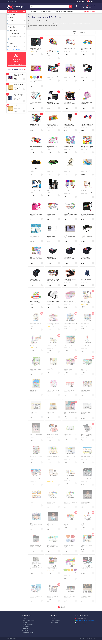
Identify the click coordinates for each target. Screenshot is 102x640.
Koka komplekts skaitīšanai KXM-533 (69, 523)
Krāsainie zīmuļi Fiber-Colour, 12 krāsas (87, 346)
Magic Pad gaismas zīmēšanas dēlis (70, 413)
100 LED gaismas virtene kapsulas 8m (13, 105)
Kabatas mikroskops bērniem (36, 191)
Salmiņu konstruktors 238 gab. (69, 49)
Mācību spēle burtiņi (85, 390)
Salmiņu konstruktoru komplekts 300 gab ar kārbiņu (70, 501)
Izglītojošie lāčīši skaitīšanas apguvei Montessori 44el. (87, 147)
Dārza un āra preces (14, 33)
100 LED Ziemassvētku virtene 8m (12, 75)
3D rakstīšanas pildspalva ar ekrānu (36, 103)
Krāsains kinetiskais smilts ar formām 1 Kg (36, 81)
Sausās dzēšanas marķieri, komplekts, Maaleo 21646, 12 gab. (70, 191)
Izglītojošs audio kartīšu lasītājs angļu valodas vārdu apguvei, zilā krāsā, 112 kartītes (70, 147)
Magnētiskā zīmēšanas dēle (35, 501)
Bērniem (12, 20)
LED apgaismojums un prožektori (15, 26)
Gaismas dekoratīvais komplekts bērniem (68, 368)
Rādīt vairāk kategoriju (13, 49)
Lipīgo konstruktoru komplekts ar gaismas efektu (36, 523)
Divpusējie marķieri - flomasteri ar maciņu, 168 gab (87, 213)
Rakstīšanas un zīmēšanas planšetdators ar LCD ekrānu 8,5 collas (36, 49)
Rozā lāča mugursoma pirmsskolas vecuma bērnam (36, 213)
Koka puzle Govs (33, 412)
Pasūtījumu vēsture (55, 620)
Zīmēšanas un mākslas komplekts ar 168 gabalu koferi (35, 125)
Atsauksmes (25, 628)
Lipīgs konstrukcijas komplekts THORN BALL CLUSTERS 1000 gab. (86, 324)
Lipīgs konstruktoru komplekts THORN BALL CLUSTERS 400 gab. (86, 302)
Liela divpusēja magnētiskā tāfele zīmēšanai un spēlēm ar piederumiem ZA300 (53, 479)
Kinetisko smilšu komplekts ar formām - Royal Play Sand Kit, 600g (87, 169)
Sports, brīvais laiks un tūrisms (15, 42)
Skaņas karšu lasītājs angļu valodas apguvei (86, 103)
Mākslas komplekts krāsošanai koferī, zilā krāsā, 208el (36, 236)
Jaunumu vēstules (55, 622)
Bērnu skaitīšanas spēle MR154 (86, 49)
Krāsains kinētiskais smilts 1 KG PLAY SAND (70, 573)
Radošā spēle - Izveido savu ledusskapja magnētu (70, 457)
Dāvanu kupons (25, 630)
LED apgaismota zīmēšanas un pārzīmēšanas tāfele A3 (70, 236)
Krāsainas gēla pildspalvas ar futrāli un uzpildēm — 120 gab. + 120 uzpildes (53, 280)
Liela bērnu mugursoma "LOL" (53, 390)
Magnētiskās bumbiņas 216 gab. (35, 568)
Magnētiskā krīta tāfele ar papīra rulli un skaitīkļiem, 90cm (86, 191)
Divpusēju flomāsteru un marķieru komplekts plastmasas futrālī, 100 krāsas (53, 147)
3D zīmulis (32, 346)
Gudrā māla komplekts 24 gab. (70, 346)
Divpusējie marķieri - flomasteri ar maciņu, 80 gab (53, 103)
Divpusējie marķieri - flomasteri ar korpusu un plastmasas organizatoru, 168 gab (53, 258)
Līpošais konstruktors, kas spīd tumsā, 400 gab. (86, 501)
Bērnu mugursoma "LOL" (69, 390)
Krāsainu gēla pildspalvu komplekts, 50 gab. (52, 213)
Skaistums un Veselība (15, 36)
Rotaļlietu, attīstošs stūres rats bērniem (52, 435)
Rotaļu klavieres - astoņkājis (70, 478)
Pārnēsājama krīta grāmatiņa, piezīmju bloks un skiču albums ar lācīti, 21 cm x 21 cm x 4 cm (36, 169)
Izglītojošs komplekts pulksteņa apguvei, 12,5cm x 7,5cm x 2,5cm (36, 302)
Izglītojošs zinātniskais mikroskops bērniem (68, 169)
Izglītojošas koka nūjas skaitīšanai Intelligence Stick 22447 (53, 125)
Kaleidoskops (49, 368)
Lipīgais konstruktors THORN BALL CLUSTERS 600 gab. (70, 324)
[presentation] (24, 70)
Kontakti (24, 618)
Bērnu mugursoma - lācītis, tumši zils (86, 280)
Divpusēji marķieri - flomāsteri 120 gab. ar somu (87, 568)
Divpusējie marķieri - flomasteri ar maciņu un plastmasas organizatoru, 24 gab (36, 280)
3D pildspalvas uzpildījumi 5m (53, 54)
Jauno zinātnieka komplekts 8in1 (35, 479)
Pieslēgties (81, 5)
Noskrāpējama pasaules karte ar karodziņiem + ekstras (87, 595)
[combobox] (87, 32)
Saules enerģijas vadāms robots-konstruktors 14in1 (52, 546)
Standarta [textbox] (82, 32)
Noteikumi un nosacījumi (27, 624)
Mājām (11, 17)
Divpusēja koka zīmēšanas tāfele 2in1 (86, 546)
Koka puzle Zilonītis (34, 390)
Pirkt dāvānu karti (16, 64)
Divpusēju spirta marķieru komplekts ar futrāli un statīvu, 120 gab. (87, 236)
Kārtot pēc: (74, 32)
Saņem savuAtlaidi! (85, 1)
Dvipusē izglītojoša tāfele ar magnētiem (52, 457)
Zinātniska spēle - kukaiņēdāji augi (87, 368)
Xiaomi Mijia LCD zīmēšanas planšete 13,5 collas (87, 479)
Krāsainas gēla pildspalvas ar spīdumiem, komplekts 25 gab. (70, 213)
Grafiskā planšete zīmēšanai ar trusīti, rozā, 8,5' (70, 280)
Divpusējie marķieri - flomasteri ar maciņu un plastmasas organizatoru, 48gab (86, 258)
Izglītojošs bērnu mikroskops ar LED (87, 523)
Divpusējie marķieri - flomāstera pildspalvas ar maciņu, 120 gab (52, 595)
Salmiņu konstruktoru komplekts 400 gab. (51, 501)
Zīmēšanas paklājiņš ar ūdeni (70, 434)
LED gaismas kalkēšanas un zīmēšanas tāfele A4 (53, 236)
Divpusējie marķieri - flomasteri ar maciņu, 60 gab (70, 103)
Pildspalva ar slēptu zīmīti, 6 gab (53, 302)
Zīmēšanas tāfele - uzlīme (52, 191)
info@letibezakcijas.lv (12, 1)
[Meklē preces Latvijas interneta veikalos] (85, 620)
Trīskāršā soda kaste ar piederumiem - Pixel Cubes (52, 169)
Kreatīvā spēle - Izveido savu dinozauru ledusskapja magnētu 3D (36, 457)
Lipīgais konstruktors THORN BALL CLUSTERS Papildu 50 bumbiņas (36, 324)
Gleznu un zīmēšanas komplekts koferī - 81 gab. (69, 595)
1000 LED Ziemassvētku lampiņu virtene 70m (13, 85)
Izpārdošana (90, 11)
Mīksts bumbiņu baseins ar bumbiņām (86, 413)
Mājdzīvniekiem (13, 30)
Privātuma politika (26, 626)
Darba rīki (12, 39)
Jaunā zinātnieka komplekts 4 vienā (87, 457)
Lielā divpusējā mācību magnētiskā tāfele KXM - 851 (70, 125)
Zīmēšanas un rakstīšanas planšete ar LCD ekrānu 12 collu (35, 546)
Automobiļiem (13, 46)
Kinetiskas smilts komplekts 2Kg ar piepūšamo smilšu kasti (53, 324)
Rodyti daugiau (31, 27)
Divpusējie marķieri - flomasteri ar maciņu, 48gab (53, 75)
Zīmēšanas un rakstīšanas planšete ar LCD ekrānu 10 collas (86, 435)
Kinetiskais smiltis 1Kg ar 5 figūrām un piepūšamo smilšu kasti (70, 302)
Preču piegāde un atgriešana (28, 620)
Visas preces (13, 14)
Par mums (24, 622)
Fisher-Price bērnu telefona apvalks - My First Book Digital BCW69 (35, 368)
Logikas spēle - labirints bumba (69, 546)
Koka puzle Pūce (50, 412)
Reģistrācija (81, 7)
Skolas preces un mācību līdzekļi (41, 14)
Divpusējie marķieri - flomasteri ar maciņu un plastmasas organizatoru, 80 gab (70, 258)
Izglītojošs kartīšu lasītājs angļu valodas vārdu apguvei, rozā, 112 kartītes (36, 258)
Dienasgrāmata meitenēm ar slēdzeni (36, 435)
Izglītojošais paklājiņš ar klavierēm (52, 346)
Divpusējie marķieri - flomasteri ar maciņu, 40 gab (87, 75)
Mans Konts (53, 618)
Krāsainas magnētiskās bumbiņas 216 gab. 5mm (52, 568)
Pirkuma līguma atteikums (28, 632)
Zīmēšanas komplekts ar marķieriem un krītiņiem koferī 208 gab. (36, 595)
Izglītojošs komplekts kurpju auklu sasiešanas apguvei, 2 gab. (87, 125)
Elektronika (12, 23)
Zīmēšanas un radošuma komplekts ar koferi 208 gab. (70, 75)
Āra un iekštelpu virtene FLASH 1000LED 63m (13, 95)
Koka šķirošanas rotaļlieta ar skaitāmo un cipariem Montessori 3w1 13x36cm (36, 147)
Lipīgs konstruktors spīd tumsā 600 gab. (52, 523)
